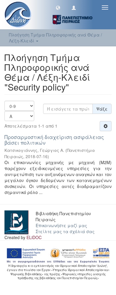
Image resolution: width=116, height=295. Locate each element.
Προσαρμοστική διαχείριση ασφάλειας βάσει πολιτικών (54, 139)
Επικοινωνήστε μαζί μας (61, 225)
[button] (58, 7)
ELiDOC (34, 237)
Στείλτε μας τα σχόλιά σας (65, 231)
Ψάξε (102, 109)
